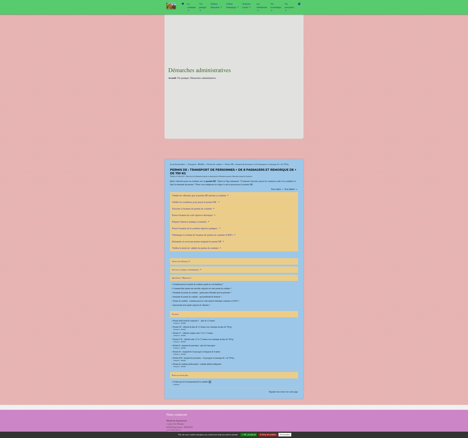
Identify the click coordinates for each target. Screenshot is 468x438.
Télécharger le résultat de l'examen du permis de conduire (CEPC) (203, 234)
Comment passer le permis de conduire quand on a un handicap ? (198, 284)
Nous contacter (176, 414)
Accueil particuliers (178, 164)
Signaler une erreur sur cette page (283, 391)
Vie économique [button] (275, 5)
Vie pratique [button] (202, 5)
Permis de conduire (215, 164)
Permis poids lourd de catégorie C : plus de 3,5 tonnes (194, 320)
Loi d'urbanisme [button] (262, 5)
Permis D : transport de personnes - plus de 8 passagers (194, 345)
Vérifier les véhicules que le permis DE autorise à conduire (199, 195)
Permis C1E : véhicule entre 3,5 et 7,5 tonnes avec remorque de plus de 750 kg (203, 339)
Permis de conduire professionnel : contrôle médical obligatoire (197, 364)
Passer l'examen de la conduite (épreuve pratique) (195, 228)
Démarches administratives (203, 77)
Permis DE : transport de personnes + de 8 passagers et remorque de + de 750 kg (257, 164)
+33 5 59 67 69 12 (173, 430)
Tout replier (277, 188)
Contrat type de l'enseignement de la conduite (192, 381)
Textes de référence (180, 261)
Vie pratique (183, 77)
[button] (182, 4)
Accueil (172, 78)
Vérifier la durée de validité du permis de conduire (195, 247)
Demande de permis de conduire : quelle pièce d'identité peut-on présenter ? (202, 292)
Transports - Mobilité (196, 164)
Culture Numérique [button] (231, 5)
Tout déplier (291, 188)
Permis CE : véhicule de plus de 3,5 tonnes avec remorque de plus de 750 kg (202, 327)
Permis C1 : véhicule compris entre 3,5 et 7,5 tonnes (193, 333)
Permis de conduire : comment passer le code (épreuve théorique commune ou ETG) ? (206, 300)
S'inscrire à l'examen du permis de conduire (192, 208)
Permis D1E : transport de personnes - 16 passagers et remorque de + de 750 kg (203, 358)
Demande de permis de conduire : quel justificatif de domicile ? (197, 296)
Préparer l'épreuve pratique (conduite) (189, 221)
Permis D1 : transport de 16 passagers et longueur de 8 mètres (196, 351)
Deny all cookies (268, 435)
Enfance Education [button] (215, 5)
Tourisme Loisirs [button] (246, 5)
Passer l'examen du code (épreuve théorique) (193, 215)
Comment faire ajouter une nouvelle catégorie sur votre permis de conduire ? (202, 288)
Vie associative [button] (289, 5)
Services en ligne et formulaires (186, 269)
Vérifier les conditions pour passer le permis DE (195, 201)
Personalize (285, 435)
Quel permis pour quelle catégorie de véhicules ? (191, 305)
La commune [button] (191, 5)
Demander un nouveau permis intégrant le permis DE (197, 241)
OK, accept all (249, 435)
